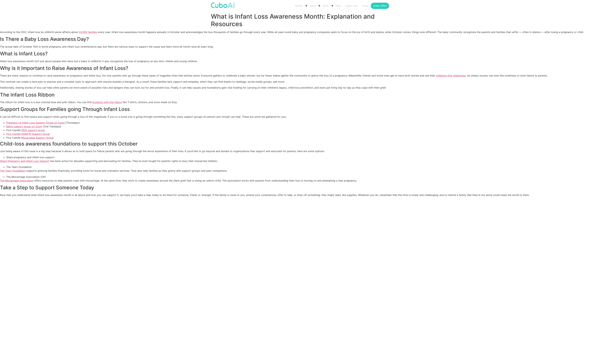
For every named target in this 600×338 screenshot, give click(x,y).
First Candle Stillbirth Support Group (28, 134)
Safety (299, 5)
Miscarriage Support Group (37, 137)
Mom (326, 5)
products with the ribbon (107, 102)
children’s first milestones (451, 75)
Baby (313, 5)
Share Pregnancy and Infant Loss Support (24, 161)
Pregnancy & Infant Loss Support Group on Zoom (36, 122)
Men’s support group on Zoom (24, 126)
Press (365, 5)
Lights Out (351, 5)
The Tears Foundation (12, 170)
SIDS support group (33, 130)
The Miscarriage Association (16, 180)
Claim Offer (380, 5)
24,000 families (88, 32)
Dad (338, 5)
